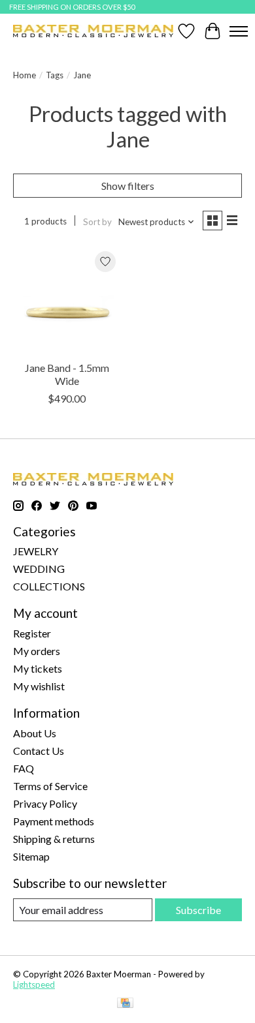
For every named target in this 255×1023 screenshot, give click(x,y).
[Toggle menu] (239, 31)
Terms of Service (50, 786)
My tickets (37, 668)
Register (32, 633)
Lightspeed (34, 984)
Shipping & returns (54, 838)
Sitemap (31, 856)
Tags (54, 75)
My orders (36, 651)
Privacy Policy (45, 803)
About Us (34, 733)
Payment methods (53, 821)
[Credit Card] (125, 1004)
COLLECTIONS (49, 586)
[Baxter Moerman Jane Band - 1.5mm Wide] (67, 300)
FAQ (23, 768)
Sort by (97, 222)
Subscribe (198, 910)
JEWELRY (35, 551)
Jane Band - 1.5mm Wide (67, 373)
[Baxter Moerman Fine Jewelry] (93, 31)
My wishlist (39, 686)
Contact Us (38, 750)
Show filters (127, 185)
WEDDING (39, 568)
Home (24, 75)
